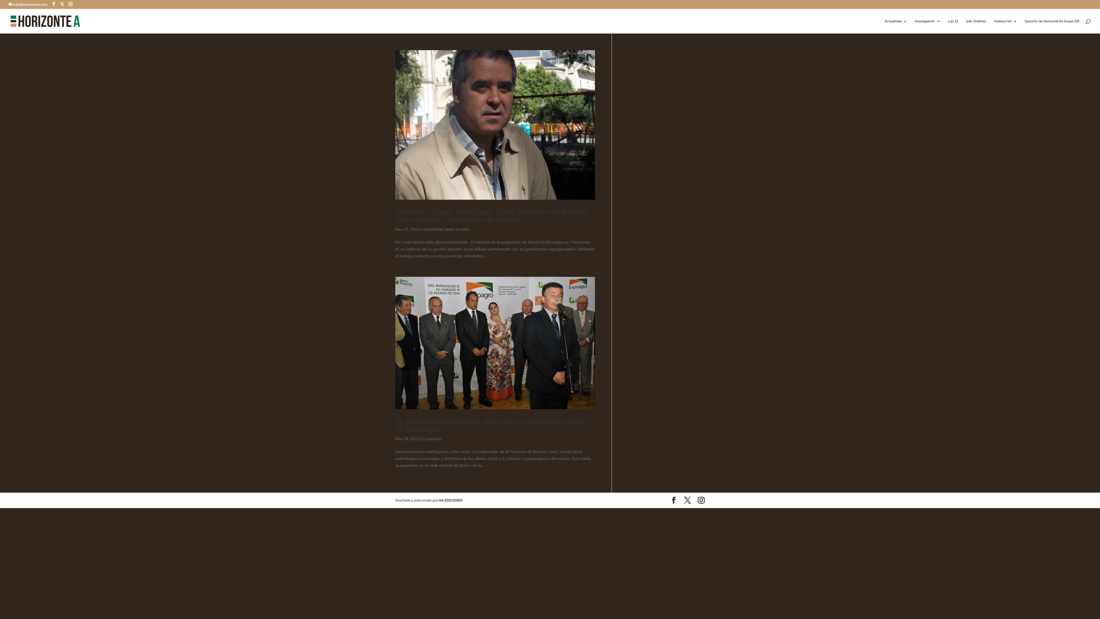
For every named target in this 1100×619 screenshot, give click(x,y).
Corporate (432, 438)
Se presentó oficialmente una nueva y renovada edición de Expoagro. (490, 425)
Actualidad (893, 21)
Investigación (925, 21)
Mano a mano (457, 229)
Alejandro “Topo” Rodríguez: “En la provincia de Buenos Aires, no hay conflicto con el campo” (491, 215)
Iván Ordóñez (976, 21)
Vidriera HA (1002, 21)
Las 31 (953, 21)
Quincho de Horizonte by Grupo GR (1052, 21)
